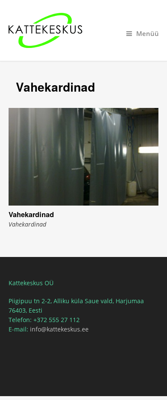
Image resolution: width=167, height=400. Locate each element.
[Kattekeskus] (84, 30)
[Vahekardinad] (84, 157)
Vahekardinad (31, 214)
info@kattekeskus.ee (59, 329)
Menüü (147, 33)
